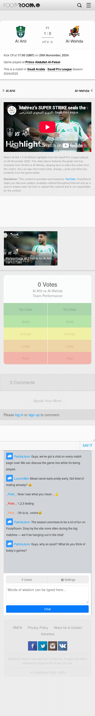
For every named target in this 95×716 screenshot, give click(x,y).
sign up (34, 414)
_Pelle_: (12, 494)
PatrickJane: (22, 456)
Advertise (47, 633)
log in (19, 414)
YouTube (70, 179)
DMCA (17, 627)
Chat (47, 609)
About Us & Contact (68, 627)
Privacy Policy (38, 627)
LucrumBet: (22, 478)
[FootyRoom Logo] (22, 5)
